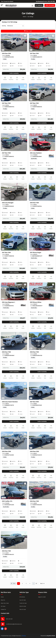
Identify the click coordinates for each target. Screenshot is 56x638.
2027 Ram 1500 (34, 53)
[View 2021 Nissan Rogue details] (42, 241)
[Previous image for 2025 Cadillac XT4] (3, 490)
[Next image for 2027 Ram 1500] (52, 42)
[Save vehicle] (25, 36)
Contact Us (39, 5)
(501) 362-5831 (51, 1)
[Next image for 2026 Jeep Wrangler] (24, 191)
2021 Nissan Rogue (35, 252)
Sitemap (24, 635)
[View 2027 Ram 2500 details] (42, 391)
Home (2, 597)
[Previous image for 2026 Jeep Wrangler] (3, 191)
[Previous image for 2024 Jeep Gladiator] (31, 142)
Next (41, 583)
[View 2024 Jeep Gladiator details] (42, 142)
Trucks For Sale (23, 603)
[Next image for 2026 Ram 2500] (24, 42)
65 (36, 583)
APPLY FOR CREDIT (50, 5)
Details (23, 79)
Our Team (3, 606)
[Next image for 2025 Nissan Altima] (52, 291)
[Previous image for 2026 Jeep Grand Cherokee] (3, 390)
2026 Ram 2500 (6, 53)
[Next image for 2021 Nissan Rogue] (52, 241)
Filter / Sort (28, 31)
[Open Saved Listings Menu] (32, 5)
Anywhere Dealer (51, 635)
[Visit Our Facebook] (2, 629)
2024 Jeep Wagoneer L (8, 302)
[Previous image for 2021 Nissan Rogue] (31, 241)
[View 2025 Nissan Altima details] (42, 291)
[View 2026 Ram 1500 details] (42, 192)
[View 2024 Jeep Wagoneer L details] (14, 291)
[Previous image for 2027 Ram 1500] (31, 42)
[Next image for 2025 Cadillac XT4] (24, 490)
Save (17, 79)
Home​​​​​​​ (24, 16)
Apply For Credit (42, 597)
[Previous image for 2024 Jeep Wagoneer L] (3, 291)
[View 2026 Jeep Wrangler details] (14, 192)
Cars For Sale (23, 600)
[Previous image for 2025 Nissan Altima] (31, 291)
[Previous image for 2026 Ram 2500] (3, 42)
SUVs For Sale (23, 606)
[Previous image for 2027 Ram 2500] (31, 390)
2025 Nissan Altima (35, 302)
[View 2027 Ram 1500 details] (42, 42)
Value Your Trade (5, 603)
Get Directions (39, 1)
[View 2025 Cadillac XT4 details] (14, 490)
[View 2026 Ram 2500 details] (14, 42)
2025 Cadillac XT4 (7, 501)
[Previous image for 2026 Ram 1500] (31, 191)
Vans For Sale (23, 609)
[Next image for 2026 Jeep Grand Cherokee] (24, 390)
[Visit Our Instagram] (5, 629)
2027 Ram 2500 (34, 402)
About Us (3, 600)
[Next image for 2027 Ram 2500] (52, 390)
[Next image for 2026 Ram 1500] (52, 191)
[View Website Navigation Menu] (2, 5)
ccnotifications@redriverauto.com (14, 624)
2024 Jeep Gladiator (36, 153)
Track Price (11, 79)
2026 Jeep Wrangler (7, 203)
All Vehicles (22, 597)
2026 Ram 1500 (34, 203)
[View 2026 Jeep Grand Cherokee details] (14, 391)
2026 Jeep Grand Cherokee (10, 402)
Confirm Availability (14, 73)
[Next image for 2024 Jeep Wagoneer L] (24, 291)
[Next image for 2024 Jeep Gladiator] (52, 142)
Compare (5, 79)
